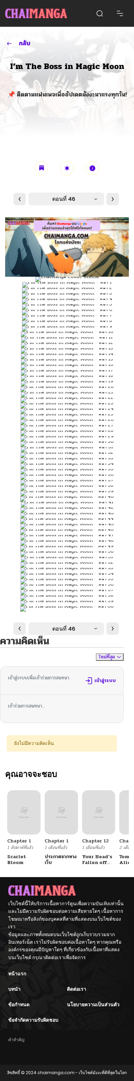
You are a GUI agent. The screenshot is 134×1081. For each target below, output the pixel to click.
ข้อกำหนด (19, 1004)
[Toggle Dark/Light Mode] (67, 168)
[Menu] (120, 13)
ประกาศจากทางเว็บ (61, 859)
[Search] (99, 13)
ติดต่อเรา (76, 989)
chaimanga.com (56, 1073)
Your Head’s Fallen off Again (97, 862)
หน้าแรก (17, 973)
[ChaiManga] (36, 13)
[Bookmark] (41, 168)
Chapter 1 (19, 840)
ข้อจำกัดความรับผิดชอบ (33, 1019)
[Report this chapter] (92, 168)
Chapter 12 (95, 840)
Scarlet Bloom (16, 859)
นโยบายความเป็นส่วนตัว (93, 1004)
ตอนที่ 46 (63, 199)
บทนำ (14, 989)
